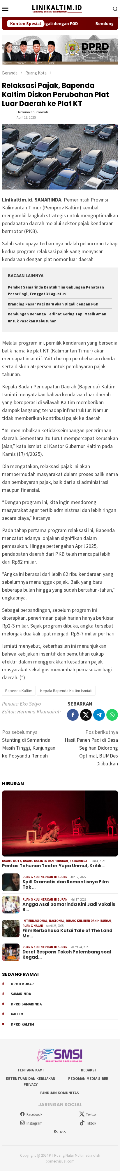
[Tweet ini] (86, 715)
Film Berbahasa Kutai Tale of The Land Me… (67, 933)
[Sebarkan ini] (73, 715)
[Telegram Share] (99, 715)
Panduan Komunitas (59, 1092)
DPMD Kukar (22, 983)
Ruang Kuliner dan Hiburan (45, 861)
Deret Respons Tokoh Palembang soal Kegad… (66, 954)
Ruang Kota (12, 861)
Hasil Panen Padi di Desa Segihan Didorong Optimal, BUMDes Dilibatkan (91, 748)
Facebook (34, 1114)
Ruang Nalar (32, 926)
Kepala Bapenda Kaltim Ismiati (66, 690)
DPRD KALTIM (22, 1024)
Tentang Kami (30, 1070)
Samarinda (78, 861)
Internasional (34, 921)
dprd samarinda (26, 1004)
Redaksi (88, 1070)
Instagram (35, 1123)
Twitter (91, 1114)
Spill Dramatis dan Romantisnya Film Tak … (65, 884)
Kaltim (17, 1014)
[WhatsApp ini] (112, 715)
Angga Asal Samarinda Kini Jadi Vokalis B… (68, 907)
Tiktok (91, 1123)
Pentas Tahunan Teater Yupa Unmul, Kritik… (53, 865)
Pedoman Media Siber (88, 1078)
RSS (63, 1132)
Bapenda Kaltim (18, 690)
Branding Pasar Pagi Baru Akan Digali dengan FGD (53, 304)
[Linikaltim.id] (60, 8)
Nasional (56, 921)
